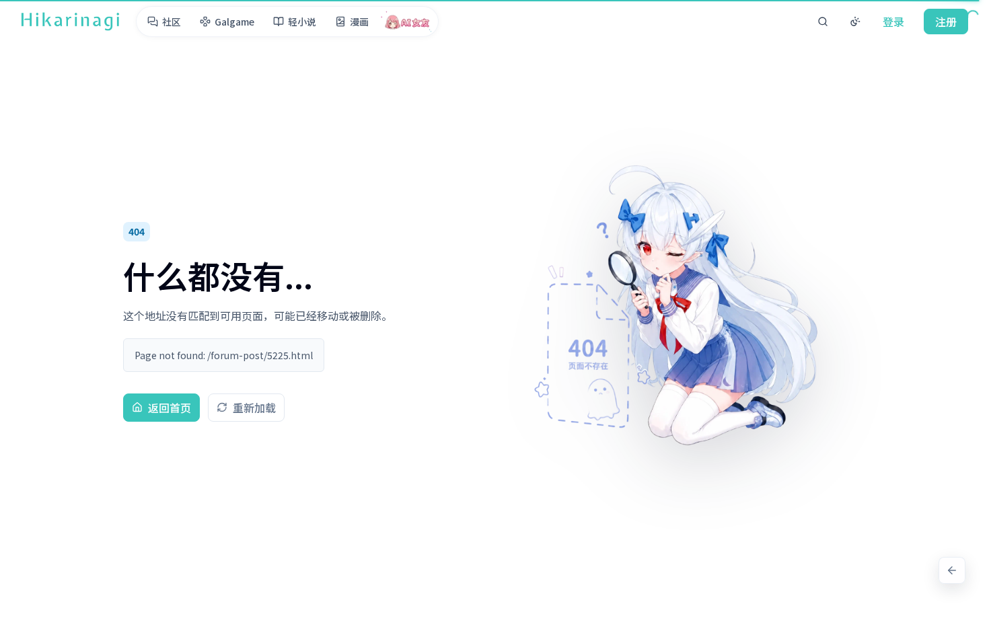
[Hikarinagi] (70, 21)
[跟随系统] (855, 21)
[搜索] (822, 21)
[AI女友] (407, 21)
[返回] (952, 570)
